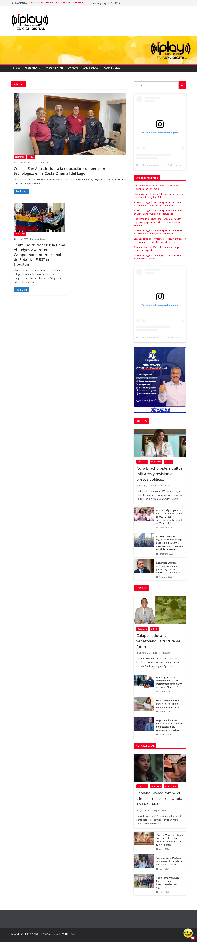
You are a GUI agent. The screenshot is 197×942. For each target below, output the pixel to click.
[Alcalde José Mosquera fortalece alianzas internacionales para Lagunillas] (144, 885)
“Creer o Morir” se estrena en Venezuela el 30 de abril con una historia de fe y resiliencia (169, 840)
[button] (38, 68)
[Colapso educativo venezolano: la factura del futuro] (160, 610)
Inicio (16, 68)
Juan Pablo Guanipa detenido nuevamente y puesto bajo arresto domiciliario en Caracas (168, 567)
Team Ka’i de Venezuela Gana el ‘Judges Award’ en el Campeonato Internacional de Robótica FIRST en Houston (39, 254)
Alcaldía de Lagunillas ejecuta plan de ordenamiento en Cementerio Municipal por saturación (55, 5)
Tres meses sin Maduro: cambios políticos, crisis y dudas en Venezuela (169, 861)
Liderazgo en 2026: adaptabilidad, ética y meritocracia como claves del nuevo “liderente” (169, 682)
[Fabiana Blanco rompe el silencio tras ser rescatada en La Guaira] (160, 768)
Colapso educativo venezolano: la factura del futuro (158, 641)
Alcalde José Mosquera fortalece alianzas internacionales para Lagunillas (167, 882)
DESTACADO (31, 68)
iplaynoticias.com (41, 162)
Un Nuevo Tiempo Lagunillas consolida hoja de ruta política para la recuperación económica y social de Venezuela (169, 543)
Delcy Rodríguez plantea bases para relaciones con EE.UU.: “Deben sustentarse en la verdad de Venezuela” (169, 517)
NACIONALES (156, 462)
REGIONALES (20, 233)
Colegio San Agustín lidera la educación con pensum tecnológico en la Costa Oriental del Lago (59, 171)
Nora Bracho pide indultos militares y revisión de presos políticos (159, 474)
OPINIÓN (73, 68)
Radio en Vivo (112, 68)
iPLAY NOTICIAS (37, 933)
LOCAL (30, 157)
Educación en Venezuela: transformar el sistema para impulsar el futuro (169, 703)
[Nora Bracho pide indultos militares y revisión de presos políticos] (160, 443)
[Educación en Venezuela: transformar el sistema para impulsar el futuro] (144, 706)
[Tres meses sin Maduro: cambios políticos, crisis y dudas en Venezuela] (144, 863)
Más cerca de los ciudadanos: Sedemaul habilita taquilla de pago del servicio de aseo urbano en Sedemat (157, 222)
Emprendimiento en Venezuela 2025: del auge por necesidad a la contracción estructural (169, 725)
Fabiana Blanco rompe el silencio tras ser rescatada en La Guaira (159, 798)
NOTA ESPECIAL (91, 68)
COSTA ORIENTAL (54, 68)
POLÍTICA (168, 462)
